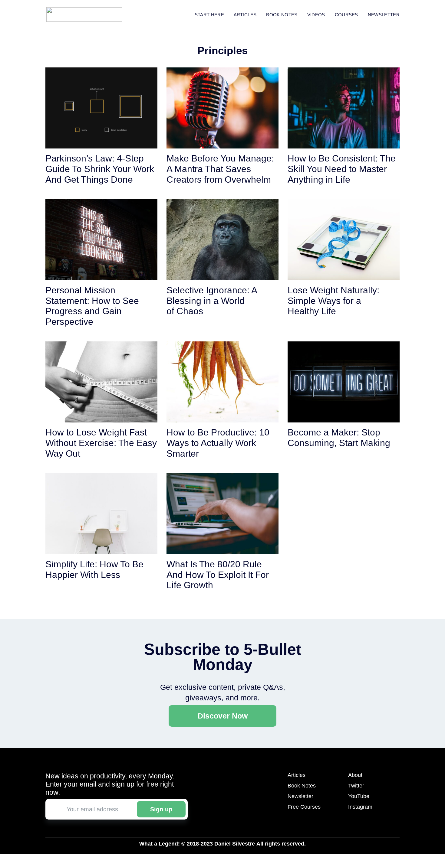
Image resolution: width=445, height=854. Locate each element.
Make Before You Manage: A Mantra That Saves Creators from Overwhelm (220, 168)
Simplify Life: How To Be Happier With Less (94, 569)
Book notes (281, 14)
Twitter (356, 786)
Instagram (360, 807)
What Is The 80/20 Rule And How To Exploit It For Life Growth (217, 574)
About (355, 775)
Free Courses (304, 807)
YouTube (358, 796)
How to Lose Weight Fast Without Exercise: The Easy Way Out (101, 442)
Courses (346, 14)
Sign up (161, 809)
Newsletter (384, 14)
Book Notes (302, 786)
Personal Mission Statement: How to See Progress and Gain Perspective (92, 306)
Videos (316, 14)
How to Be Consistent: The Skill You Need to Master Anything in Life (342, 168)
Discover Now (223, 716)
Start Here (209, 14)
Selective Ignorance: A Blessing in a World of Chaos (211, 300)
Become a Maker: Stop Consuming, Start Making (339, 437)
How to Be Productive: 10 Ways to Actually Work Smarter (217, 442)
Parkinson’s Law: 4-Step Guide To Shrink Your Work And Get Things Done (99, 168)
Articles (245, 14)
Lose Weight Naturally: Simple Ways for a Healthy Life (333, 300)
